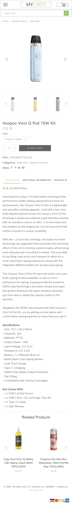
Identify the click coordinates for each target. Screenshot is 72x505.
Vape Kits (35, 21)
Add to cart (36, 148)
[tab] (12, 180)
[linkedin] (19, 167)
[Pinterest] (15, 167)
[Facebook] (12, 167)
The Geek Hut (36, 490)
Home (6, 21)
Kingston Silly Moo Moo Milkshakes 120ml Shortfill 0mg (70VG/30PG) (53, 463)
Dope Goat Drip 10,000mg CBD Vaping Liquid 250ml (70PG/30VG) (18, 463)
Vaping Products (19, 21)
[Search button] (66, 13)
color (5, 133)
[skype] (22, 167)
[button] (7, 59)
